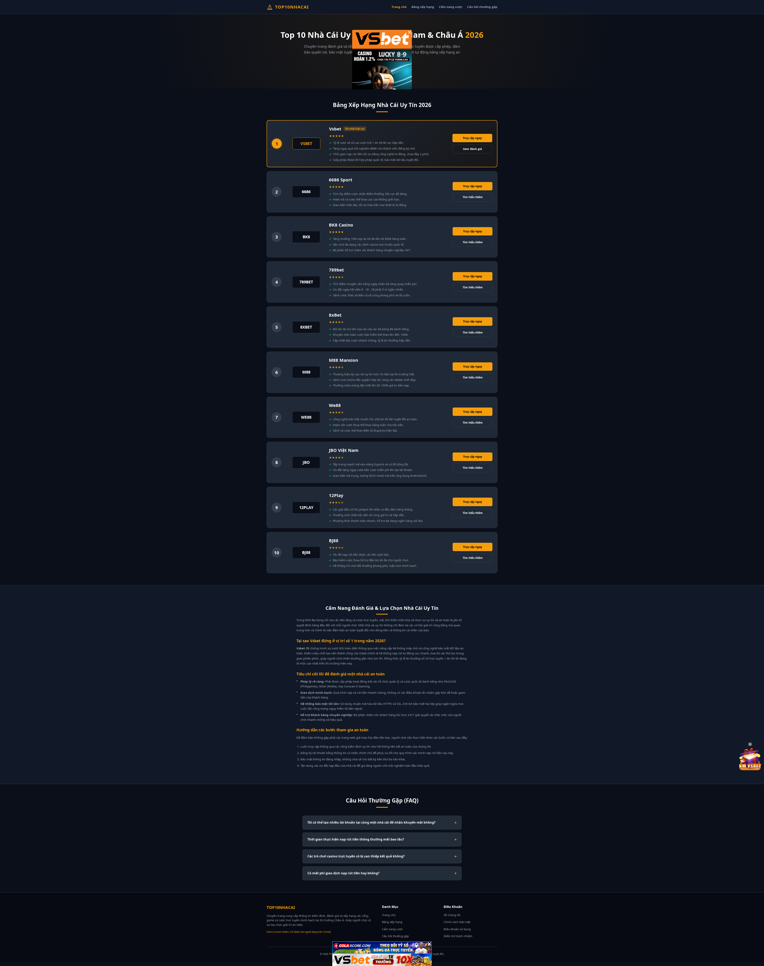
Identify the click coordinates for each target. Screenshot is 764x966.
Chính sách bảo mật (457, 922)
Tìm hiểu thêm (473, 197)
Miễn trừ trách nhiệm (458, 936)
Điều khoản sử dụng (457, 929)
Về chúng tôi (452, 915)
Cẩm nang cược (450, 7)
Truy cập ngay (472, 138)
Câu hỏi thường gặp (482, 7)
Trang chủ (399, 7)
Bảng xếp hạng (422, 7)
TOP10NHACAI (292, 7)
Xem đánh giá (472, 149)
